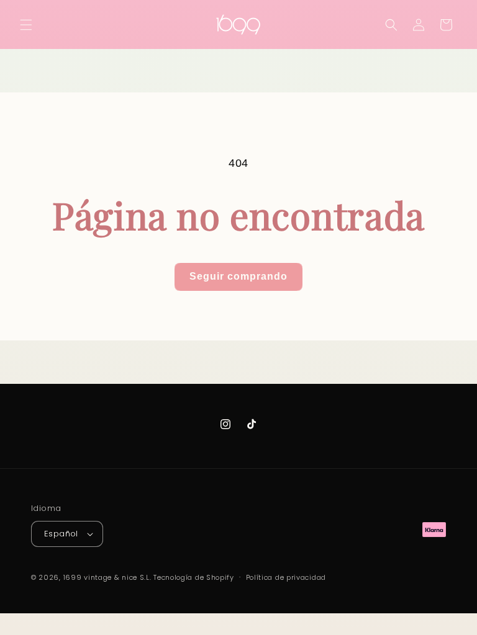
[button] (26, 24)
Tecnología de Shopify (193, 577)
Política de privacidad (286, 577)
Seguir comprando (238, 276)
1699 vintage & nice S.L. (107, 577)
